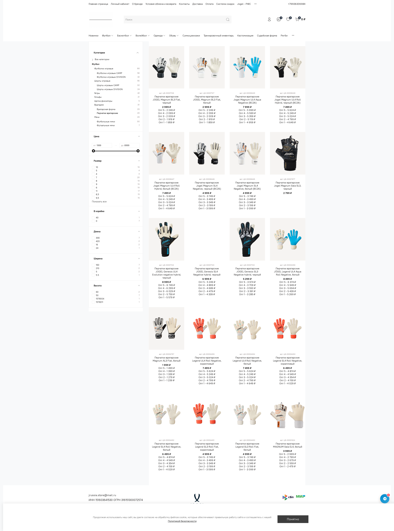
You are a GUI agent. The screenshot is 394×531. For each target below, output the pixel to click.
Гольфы (98, 97)
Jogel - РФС (244, 3)
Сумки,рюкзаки (191, 35)
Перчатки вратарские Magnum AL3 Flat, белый (166, 359)
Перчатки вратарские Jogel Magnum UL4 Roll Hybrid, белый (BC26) (166, 185)
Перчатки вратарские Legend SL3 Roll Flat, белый (247, 446)
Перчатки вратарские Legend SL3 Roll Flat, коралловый (207, 446)
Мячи (96, 117)
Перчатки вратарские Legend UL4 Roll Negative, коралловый (206, 360)
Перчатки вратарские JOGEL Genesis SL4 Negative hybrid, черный (206, 271)
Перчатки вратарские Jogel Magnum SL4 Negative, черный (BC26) (207, 185)
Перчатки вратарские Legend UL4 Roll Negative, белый (247, 360)
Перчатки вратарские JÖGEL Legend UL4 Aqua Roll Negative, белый (287, 271)
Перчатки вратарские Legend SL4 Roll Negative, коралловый (287, 360)
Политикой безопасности (182, 521)
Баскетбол (123, 35)
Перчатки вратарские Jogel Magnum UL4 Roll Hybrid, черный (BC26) (287, 99)
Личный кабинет (120, 3)
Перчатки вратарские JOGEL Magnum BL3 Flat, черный (167, 99)
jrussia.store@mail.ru (102, 495)
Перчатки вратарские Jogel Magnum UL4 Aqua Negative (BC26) (247, 99)
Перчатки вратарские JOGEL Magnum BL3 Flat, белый (207, 99)
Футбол (106, 35)
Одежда (158, 35)
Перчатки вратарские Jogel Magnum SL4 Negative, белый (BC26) (247, 185)
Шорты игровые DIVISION (110, 89)
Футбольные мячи (106, 121)
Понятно (293, 519)
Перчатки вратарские (107, 113)
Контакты (184, 3)
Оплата (209, 3)
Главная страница (98, 3)
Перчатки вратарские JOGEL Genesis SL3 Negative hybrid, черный (247, 271)
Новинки (93, 35)
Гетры (97, 93)
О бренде (137, 3)
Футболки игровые (103, 68)
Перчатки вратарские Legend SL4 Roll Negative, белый (166, 446)
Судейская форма (267, 35)
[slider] (93, 151)
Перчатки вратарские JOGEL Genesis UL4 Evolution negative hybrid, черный (166, 273)
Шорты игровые (102, 81)
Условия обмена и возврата (160, 3)
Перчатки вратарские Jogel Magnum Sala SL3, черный (287, 185)
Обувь (172, 35)
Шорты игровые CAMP (108, 85)
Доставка (197, 3)
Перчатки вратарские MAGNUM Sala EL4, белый (287, 445)
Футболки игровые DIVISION (111, 77)
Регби (284, 35)
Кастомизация (245, 35)
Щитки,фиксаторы (103, 101)
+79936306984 (296, 3)
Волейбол (141, 35)
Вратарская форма (106, 109)
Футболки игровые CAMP (109, 73)
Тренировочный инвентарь (219, 35)
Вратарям (99, 105)
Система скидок (225, 3)
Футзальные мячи (106, 125)
